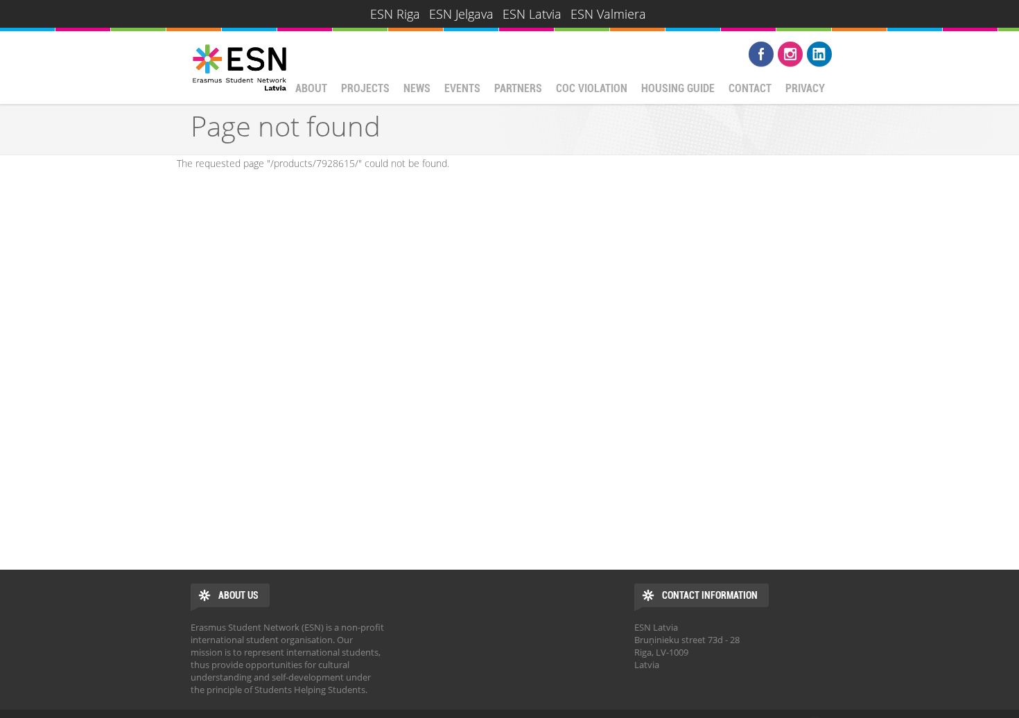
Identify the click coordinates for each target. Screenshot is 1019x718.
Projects (365, 88)
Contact (750, 88)
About (311, 88)
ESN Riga (395, 14)
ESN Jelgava (461, 14)
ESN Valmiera (608, 14)
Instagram (790, 54)
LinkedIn (819, 54)
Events (462, 88)
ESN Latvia (532, 14)
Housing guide (678, 88)
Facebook (761, 54)
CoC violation (591, 88)
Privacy (805, 88)
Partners (518, 88)
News (416, 88)
